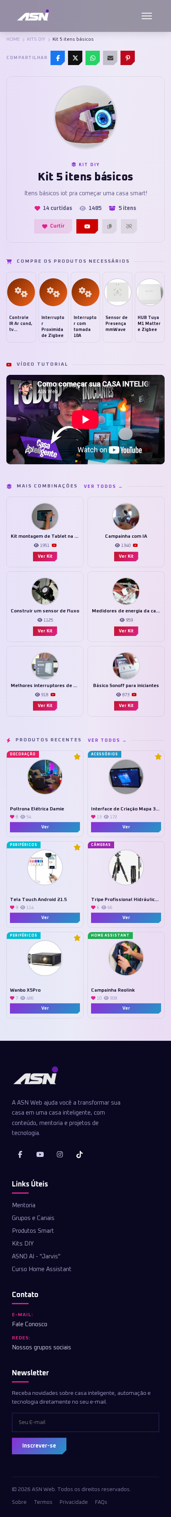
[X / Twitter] (75, 58)
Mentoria (23, 1205)
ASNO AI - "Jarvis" (36, 1257)
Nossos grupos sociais (41, 1348)
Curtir (57, 226)
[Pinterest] (127, 58)
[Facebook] (58, 58)
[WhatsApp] (93, 58)
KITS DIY (36, 39)
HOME (13, 39)
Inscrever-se (39, 1446)
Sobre (19, 1502)
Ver (45, 827)
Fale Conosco (29, 1324)
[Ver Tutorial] (87, 226)
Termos (43, 1502)
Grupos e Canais (33, 1218)
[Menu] (146, 16)
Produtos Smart (33, 1231)
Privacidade (74, 1502)
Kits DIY (23, 1244)
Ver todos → (103, 486)
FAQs (101, 1502)
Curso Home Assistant (42, 1269)
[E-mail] (110, 58)
